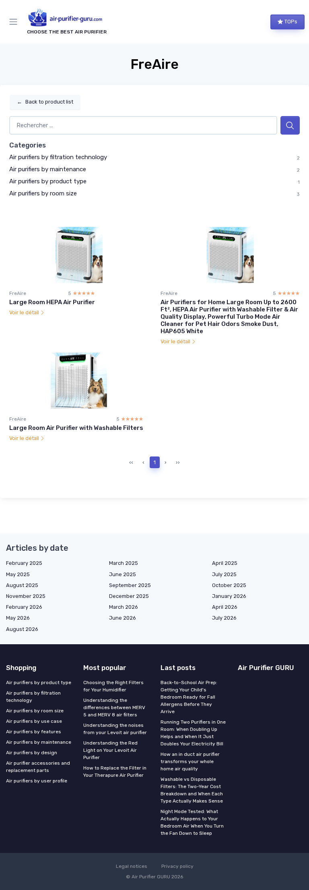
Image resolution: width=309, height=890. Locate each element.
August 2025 (22, 585)
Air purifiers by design (31, 752)
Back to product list (45, 102)
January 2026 (229, 596)
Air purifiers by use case (34, 721)
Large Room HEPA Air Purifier (52, 302)
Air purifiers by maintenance (47, 169)
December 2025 (129, 596)
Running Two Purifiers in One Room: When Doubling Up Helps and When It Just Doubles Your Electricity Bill (193, 733)
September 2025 (130, 585)
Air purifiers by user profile (36, 781)
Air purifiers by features (33, 731)
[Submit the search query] (290, 125)
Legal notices (131, 866)
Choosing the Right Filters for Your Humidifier (113, 686)
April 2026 (224, 607)
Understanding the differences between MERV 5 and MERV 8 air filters (114, 707)
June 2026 (122, 618)
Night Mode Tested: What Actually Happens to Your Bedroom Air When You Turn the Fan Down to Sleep (192, 822)
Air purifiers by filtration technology (58, 157)
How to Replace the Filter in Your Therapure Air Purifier (114, 771)
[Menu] (15, 21)
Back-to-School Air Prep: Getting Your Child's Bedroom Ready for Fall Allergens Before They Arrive (189, 697)
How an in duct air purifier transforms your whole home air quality (190, 761)
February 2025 (24, 563)
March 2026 (123, 607)
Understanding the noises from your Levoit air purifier (115, 728)
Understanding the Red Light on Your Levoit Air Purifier (110, 750)
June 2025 (122, 574)
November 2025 (25, 596)
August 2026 (22, 629)
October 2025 (229, 585)
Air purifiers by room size (43, 193)
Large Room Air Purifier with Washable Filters (76, 428)
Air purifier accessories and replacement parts (38, 766)
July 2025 (224, 574)
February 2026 (24, 607)
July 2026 (224, 618)
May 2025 (18, 574)
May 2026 (18, 618)
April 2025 (224, 563)
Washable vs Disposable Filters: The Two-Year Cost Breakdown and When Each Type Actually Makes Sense (192, 790)
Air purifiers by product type (48, 181)
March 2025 (123, 563)
